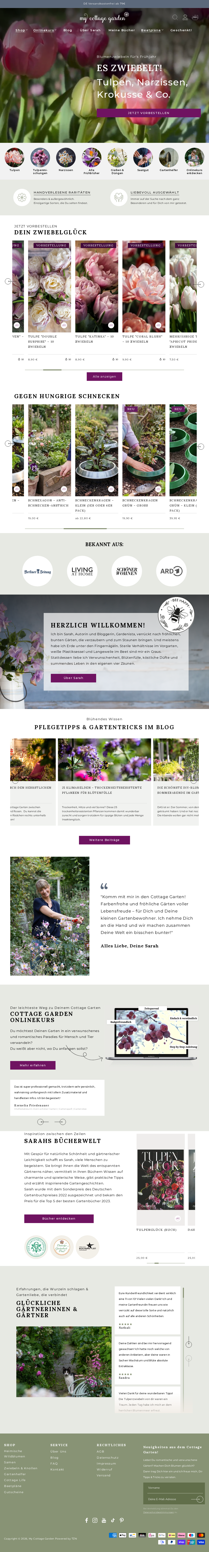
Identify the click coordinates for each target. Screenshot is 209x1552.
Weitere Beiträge (104, 840)
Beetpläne (151, 30)
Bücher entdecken (59, 1218)
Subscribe (197, 1500)
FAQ (54, 1463)
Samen (10, 1462)
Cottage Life (15, 1480)
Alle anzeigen (104, 376)
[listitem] (14, 161)
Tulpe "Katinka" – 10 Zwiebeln (96, 286)
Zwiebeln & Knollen (20, 1468)
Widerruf (104, 1469)
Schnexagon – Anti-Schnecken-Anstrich (49, 450)
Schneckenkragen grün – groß (142, 449)
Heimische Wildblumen (14, 1453)
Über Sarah (73, 678)
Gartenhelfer (15, 1474)
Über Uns (58, 1451)
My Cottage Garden (41, 1538)
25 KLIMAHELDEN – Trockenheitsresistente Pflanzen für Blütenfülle (102, 790)
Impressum (106, 1463)
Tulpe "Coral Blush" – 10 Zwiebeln (137, 286)
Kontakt (57, 1469)
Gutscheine (14, 1492)
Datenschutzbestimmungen (158, 1512)
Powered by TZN (66, 1538)
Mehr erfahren (33, 1065)
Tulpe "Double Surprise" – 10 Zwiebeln (44, 286)
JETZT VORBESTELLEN (149, 113)
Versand (104, 1475)
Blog (54, 1457)
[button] (22, 29)
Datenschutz (108, 1457)
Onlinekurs (43, 30)
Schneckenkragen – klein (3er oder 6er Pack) (96, 450)
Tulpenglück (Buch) (158, 1176)
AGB (100, 1451)
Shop (20, 30)
